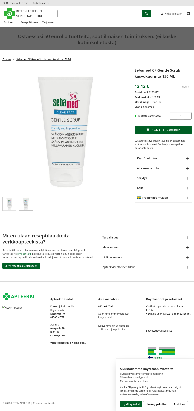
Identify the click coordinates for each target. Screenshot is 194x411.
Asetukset (179, 404)
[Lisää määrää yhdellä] (188, 116)
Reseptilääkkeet (30, 22)
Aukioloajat (39, 3)
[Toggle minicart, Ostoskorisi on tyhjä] (188, 13)
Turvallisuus (110, 237)
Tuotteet (8, 22)
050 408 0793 (105, 306)
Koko (140, 188)
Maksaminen (110, 247)
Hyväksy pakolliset (156, 404)
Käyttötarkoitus (147, 158)
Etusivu (6, 59)
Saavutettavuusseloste (159, 330)
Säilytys (142, 178)
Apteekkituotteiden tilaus (118, 267)
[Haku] (146, 13)
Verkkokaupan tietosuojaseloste (164, 306)
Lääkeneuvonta (112, 257)
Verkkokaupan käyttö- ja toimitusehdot (168, 313)
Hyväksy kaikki (131, 404)
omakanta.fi (24, 253)
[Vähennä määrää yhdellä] (173, 116)
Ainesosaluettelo (148, 168)
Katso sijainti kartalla (62, 306)
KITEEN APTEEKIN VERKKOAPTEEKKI (29, 13)
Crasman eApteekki (44, 403)
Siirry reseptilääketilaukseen (21, 266)
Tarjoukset (48, 22)
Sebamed (148, 107)
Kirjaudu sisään (173, 13)
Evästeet (151, 310)
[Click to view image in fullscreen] (65, 130)
